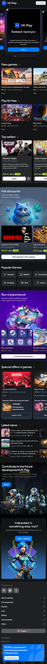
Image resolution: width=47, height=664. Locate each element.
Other (3, 624)
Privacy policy (5, 641)
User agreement (6, 638)
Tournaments (6, 620)
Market (4, 606)
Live (3, 611)
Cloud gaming (7, 602)
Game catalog (7, 598)
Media (4, 615)
